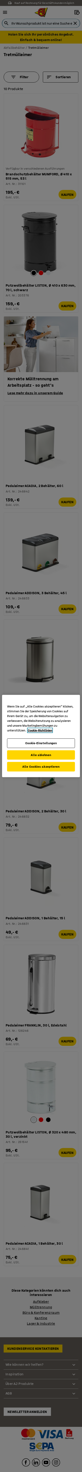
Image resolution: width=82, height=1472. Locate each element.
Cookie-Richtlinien (40, 730)
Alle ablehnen (41, 755)
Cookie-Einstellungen (41, 743)
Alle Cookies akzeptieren (41, 767)
